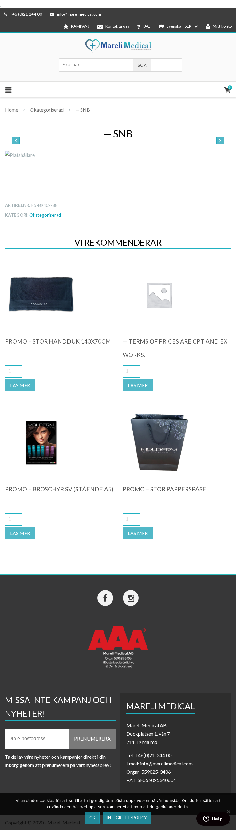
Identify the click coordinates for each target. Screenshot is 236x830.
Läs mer (20, 385)
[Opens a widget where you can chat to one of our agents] (213, 819)
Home (11, 110)
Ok (92, 817)
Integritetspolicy (127, 817)
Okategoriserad (47, 110)
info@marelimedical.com (79, 14)
